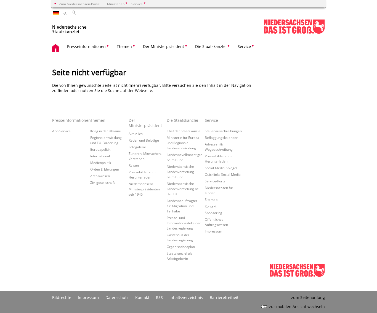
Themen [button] (124, 46)
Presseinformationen (69, 120)
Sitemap (211, 199)
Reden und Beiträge (144, 140)
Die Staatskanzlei (182, 120)
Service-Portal (215, 181)
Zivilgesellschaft (102, 182)
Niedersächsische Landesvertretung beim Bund (180, 171)
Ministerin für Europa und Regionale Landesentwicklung (183, 142)
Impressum (213, 231)
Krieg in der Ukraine (105, 131)
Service (211, 120)
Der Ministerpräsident (145, 123)
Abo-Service (61, 131)
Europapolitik (100, 149)
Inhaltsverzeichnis (186, 297)
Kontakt (210, 206)
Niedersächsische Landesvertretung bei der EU (183, 188)
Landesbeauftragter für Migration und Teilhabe (182, 205)
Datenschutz (117, 297)
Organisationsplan (181, 246)
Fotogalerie (137, 147)
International (100, 156)
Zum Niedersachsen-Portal (79, 4)
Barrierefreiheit (224, 297)
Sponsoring (213, 213)
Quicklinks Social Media (223, 174)
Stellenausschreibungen (223, 131)
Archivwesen (100, 176)
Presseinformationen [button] (86, 46)
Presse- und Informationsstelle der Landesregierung (184, 222)
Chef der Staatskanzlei (184, 131)
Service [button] (244, 46)
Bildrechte (61, 297)
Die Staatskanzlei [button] (211, 46)
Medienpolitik (100, 162)
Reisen (134, 165)
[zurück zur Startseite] (69, 27)
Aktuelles (136, 133)
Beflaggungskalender (221, 137)
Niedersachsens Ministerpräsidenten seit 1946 (144, 189)
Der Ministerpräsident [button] (163, 46)
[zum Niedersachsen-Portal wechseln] (294, 32)
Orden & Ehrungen (104, 169)
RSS (159, 297)
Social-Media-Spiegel (221, 168)
